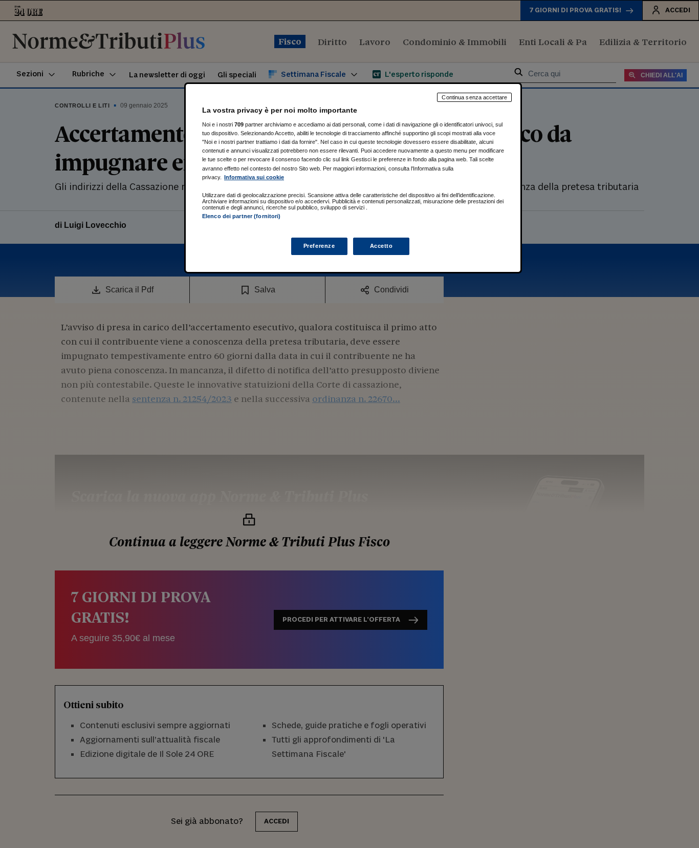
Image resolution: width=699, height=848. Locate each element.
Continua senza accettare (474, 97)
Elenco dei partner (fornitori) (241, 216)
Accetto (381, 246)
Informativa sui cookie (254, 177)
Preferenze (319, 246)
